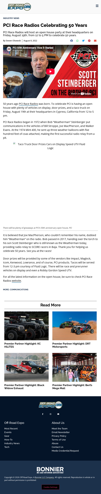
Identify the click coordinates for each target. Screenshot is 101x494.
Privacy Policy (59, 436)
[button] (71, 40)
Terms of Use (59, 439)
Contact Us (57, 447)
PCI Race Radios (28, 103)
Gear (6, 436)
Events (7, 432)
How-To (8, 439)
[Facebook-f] (42, 414)
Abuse (55, 443)
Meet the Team (59, 428)
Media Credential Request (65, 450)
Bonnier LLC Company (44, 477)
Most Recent (11, 428)
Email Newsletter (61, 432)
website (16, 280)
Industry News (11, 18)
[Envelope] (58, 414)
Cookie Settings (50, 487)
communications (19, 289)
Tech (6, 447)
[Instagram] (50, 414)
